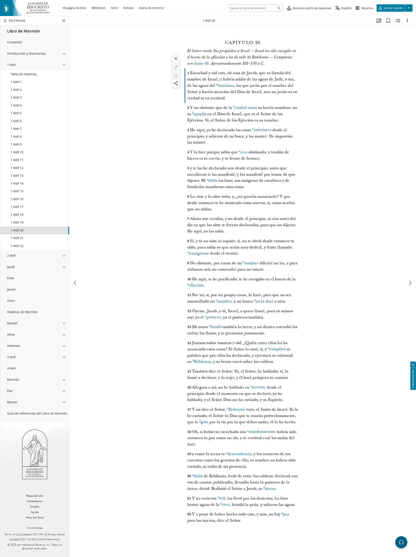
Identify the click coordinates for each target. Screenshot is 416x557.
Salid (198, 476)
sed (222, 498)
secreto (258, 387)
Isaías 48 (201, 63)
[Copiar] (175, 76)
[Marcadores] (388, 20)
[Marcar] (175, 67)
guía (204, 422)
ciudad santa (246, 107)
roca (225, 504)
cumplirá (277, 349)
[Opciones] (407, 20)
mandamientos (262, 431)
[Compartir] (175, 83)
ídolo (213, 180)
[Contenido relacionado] (397, 20)
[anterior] (75, 283)
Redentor (236, 409)
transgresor (199, 253)
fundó (216, 327)
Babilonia (202, 361)
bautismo (226, 85)
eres (243, 152)
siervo (270, 488)
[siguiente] (410, 283)
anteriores (262, 130)
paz (286, 514)
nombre (251, 263)
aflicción (196, 285)
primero (213, 317)
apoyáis (199, 114)
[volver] (5, 20)
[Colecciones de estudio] (378, 20)
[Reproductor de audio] (401, 542)
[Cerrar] (175, 58)
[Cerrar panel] (63, 20)
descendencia (239, 454)
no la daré (264, 301)
